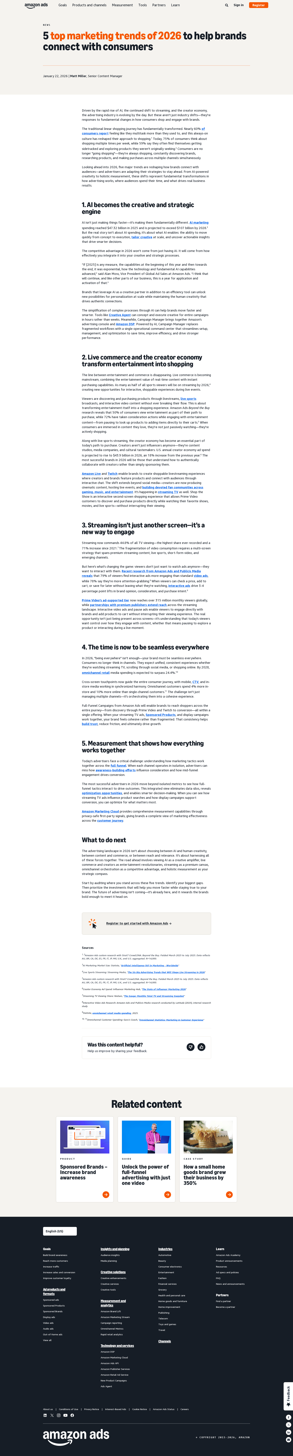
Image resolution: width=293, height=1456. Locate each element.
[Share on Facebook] (288, 1417)
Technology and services (117, 1346)
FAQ (218, 1278)
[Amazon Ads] (33, 5)
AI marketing (199, 222)
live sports (188, 398)
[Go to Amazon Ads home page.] (76, 1437)
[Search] (226, 5)
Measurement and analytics (113, 1303)
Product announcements (229, 1260)
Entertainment (166, 1272)
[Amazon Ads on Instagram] (59, 1416)
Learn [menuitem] (220, 1249)
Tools (142, 5)
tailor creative (141, 237)
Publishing (163, 1312)
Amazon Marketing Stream (115, 1317)
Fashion (162, 1278)
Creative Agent (120, 315)
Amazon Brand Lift (111, 1311)
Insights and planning (115, 1249)
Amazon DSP (125, 324)
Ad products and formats (54, 1291)
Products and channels (89, 5)
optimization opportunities (102, 793)
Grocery (162, 1289)
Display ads (49, 1317)
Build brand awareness (55, 1255)
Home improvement (169, 1306)
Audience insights (110, 1255)
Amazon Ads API (110, 1363)
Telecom (163, 1318)
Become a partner (225, 1306)
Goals (62, 5)
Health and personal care (171, 1295)
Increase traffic (51, 1266)
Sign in (239, 5)
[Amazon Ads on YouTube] (65, 1416)
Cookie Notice (139, 1409)
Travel (161, 1329)
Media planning (109, 1260)
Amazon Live (91, 473)
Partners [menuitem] (222, 1295)
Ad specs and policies (227, 1272)
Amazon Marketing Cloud (100, 811)
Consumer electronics (170, 1266)
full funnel (118, 765)
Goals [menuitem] (47, 1249)
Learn (175, 5)
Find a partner (223, 1301)
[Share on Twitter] (288, 1425)
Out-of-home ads (52, 1334)
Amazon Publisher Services (115, 1368)
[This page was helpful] (201, 1047)
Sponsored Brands (53, 1311)
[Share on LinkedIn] (288, 1432)
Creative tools (108, 1289)
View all (47, 1340)
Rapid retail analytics (112, 1334)
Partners (159, 5)
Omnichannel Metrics (112, 1328)
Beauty (162, 1260)
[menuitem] (60, 1317)
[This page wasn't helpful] (191, 1047)
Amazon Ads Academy (228, 1255)
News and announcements (230, 1283)
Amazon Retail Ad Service (114, 1374)
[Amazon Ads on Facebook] (72, 1416)
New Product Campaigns (114, 1380)
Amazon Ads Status (163, 1409)
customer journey (110, 820)
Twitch (113, 473)
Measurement (122, 5)
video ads (201, 576)
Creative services (110, 1283)
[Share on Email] (288, 1439)
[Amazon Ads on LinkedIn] (45, 1416)
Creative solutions (113, 1272)
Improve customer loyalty (57, 1278)
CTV (195, 682)
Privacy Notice (91, 1409)
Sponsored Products (160, 715)
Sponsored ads (51, 1299)
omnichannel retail (96, 673)
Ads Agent (106, 1386)
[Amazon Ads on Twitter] (52, 1416)
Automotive (164, 1255)
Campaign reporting (111, 1322)
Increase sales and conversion (59, 1272)
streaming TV (168, 492)
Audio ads (48, 1328)
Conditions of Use (68, 1409)
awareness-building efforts (116, 770)
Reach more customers (55, 1260)
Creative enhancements (113, 1278)
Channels (164, 1341)
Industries (165, 1249)
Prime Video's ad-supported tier (105, 600)
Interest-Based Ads (115, 1409)
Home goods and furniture (172, 1301)
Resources (221, 1266)
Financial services (167, 1283)
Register (258, 5)
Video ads (48, 1322)
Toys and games (167, 1324)
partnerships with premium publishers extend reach (128, 605)
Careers (185, 1409)
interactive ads (179, 586)
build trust (90, 724)
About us (48, 1409)
